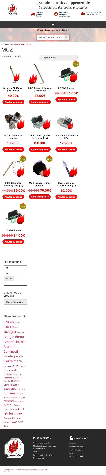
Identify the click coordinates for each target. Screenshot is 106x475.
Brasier (21, 342)
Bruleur (9, 347)
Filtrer (9, 278)
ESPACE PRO (81, 438)
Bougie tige (21, 332)
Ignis (21, 394)
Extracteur (10, 388)
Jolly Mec (14, 397)
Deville (7, 381)
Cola (23, 366)
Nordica (17, 406)
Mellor (22, 401)
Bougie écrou (14, 337)
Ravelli (20, 409)
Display (15, 380)
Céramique (17, 378)
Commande (10, 370)
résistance (13, 413)
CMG (17, 366)
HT (17, 394)
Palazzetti (8, 409)
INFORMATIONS (42, 438)
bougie (10, 331)
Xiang (6, 426)
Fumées (10, 393)
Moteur (9, 405)
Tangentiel (9, 418)
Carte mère (13, 361)
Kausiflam (9, 400)
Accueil (4, 44)
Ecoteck (8, 384)
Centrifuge (8, 366)
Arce (16, 327)
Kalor (22, 398)
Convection (11, 374)
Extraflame (21, 389)
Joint (6, 397)
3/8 (6, 322)
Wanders (18, 422)
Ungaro (7, 422)
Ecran (15, 384)
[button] (53, 24)
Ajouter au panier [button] (13, 102)
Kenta (16, 401)
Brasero (9, 342)
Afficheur (14, 322)
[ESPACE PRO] (71, 438)
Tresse (17, 418)
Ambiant (9, 326)
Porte (15, 409)
